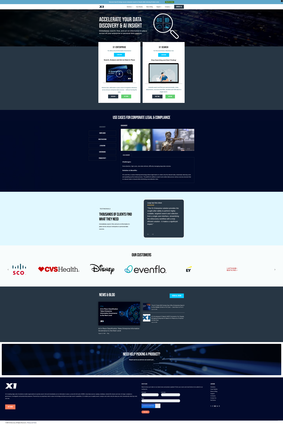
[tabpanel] (157, 170)
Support (212, 393)
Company (212, 395)
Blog (108, 333)
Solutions (212, 387)
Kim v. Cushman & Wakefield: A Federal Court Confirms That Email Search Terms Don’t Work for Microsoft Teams (167, 331)
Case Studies (213, 389)
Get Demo (10, 407)
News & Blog (213, 391)
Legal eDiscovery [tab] (126, 155)
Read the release (169, 2)
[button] (119, 73)
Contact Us (213, 398)
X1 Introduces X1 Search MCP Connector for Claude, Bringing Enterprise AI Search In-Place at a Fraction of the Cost (167, 318)
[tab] (102, 127)
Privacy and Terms (31, 422)
